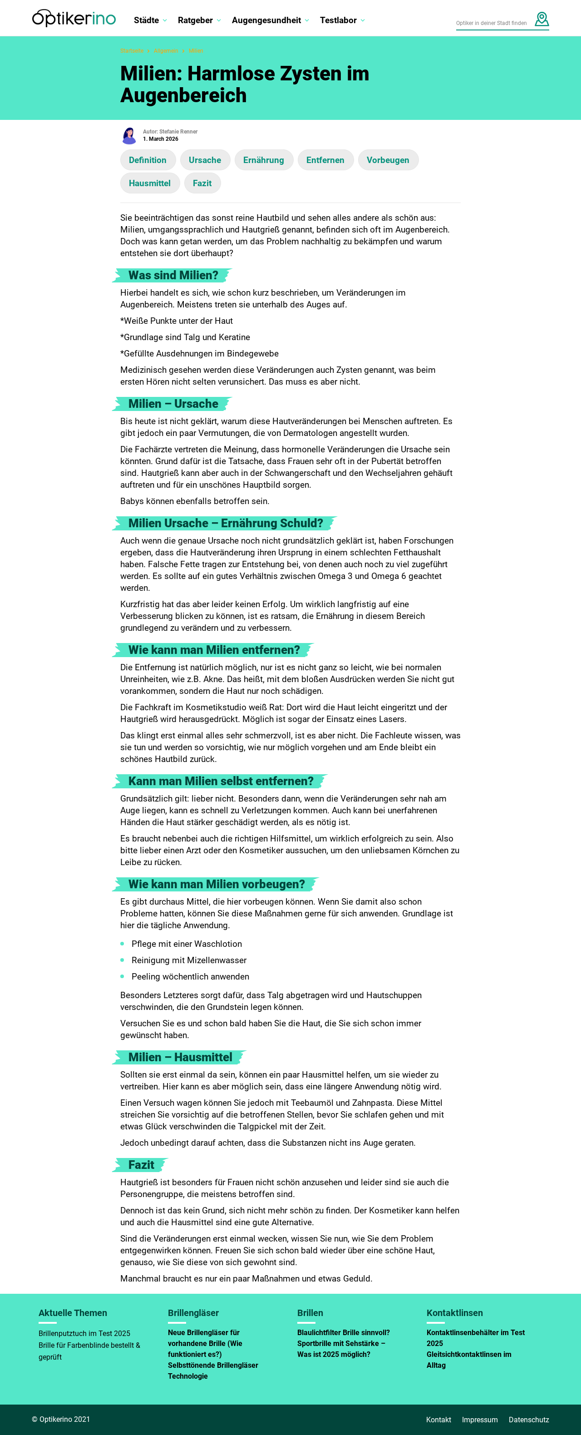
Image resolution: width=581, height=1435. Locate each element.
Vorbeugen (388, 160)
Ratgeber (195, 20)
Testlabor (338, 20)
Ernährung (263, 160)
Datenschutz (529, 1419)
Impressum (480, 1419)
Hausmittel (150, 183)
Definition (148, 160)
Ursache (205, 160)
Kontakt (438, 1419)
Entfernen (325, 160)
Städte (146, 20)
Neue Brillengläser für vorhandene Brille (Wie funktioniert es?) (205, 1343)
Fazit (202, 183)
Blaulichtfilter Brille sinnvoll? (343, 1332)
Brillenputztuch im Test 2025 (84, 1333)
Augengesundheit (266, 20)
